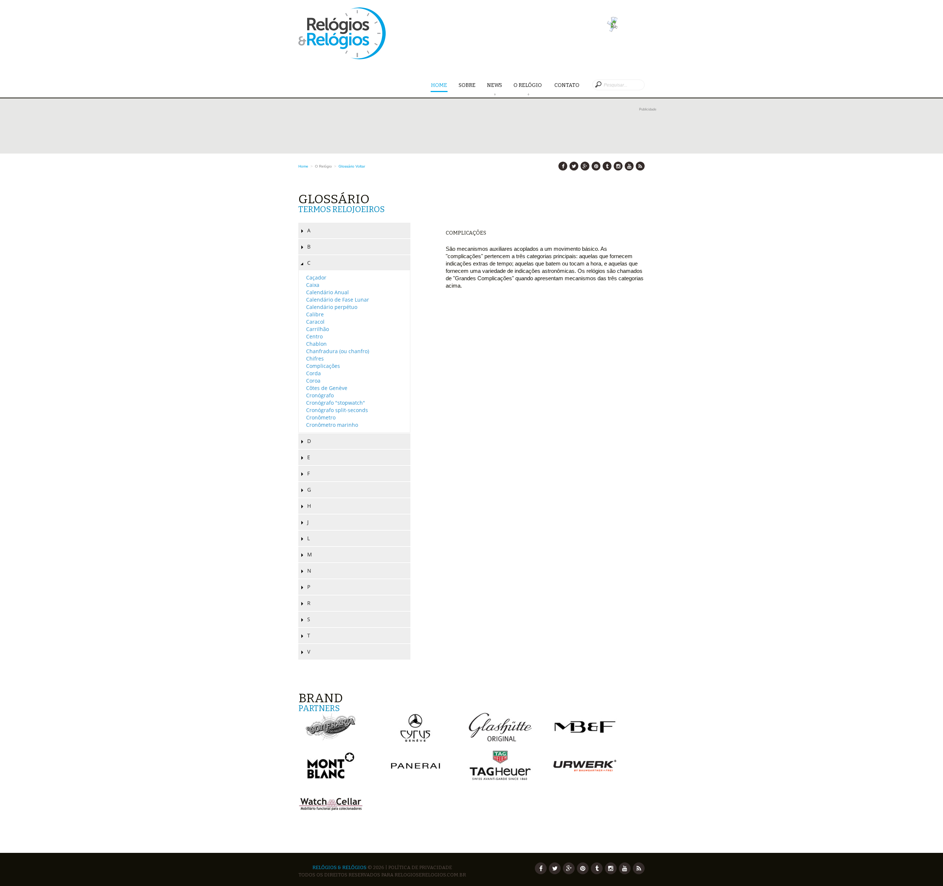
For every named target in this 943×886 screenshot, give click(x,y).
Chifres (315, 358)
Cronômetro (321, 417)
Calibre (315, 314)
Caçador (316, 277)
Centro (314, 336)
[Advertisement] (477, 129)
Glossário (346, 166)
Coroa (313, 380)
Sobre (467, 85)
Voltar (360, 166)
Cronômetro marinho (332, 424)
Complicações (323, 365)
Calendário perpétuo (331, 306)
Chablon (316, 343)
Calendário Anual (327, 292)
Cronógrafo (320, 395)
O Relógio (528, 85)
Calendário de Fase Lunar (337, 299)
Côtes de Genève (326, 387)
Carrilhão (317, 329)
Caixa (312, 284)
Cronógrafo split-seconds (337, 410)
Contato (566, 85)
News (494, 85)
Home (439, 85)
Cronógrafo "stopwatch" (335, 402)
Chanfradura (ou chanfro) (337, 351)
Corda (313, 373)
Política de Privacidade (420, 867)
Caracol (315, 321)
